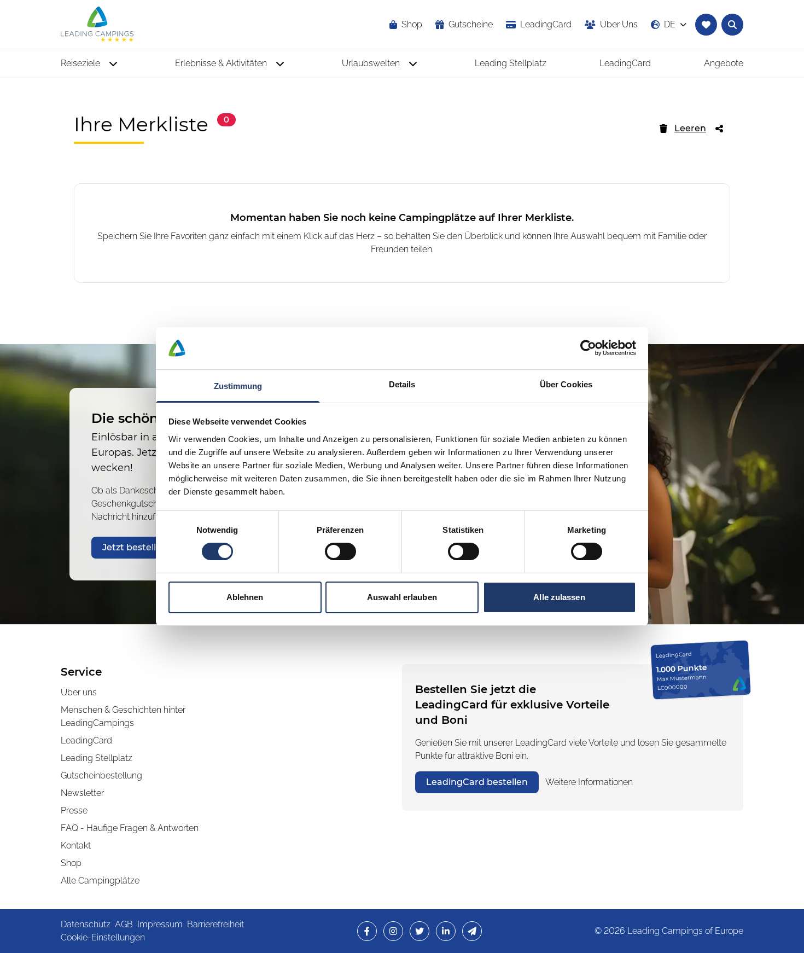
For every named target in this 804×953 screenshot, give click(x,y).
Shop (71, 863)
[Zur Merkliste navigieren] (706, 25)
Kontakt (76, 845)
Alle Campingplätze (100, 880)
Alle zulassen (559, 597)
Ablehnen (245, 597)
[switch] (340, 551)
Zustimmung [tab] (238, 386)
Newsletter (82, 793)
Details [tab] (402, 384)
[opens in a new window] (367, 931)
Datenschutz (85, 924)
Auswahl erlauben (402, 597)
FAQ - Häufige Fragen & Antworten (130, 828)
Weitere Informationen (589, 782)
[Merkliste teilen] (722, 129)
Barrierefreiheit (215, 924)
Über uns (79, 692)
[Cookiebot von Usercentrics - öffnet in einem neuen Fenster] (588, 348)
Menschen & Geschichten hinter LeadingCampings (123, 716)
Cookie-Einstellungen (103, 937)
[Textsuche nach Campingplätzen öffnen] (732, 25)
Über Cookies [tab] (566, 384)
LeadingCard (86, 740)
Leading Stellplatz (96, 758)
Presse (74, 810)
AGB (124, 924)
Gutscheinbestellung (101, 775)
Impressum (160, 924)
